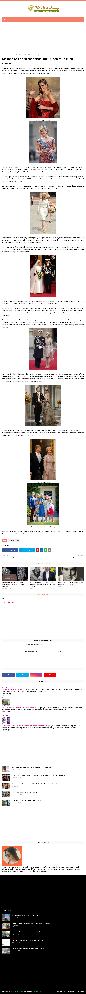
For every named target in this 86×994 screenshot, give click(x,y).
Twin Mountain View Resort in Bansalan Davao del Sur (20, 708)
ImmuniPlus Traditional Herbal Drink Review (26, 800)
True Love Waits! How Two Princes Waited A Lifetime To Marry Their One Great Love (43, 584)
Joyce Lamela (6, 63)
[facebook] (8, 675)
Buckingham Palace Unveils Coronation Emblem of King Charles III (24, 726)
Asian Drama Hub (8, 688)
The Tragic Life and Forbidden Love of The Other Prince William (71, 583)
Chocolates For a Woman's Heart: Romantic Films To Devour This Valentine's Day (38, 775)
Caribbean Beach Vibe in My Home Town (25, 915)
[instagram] (36, 675)
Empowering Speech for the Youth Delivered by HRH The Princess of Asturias (13, 584)
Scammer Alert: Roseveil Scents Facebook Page (27, 940)
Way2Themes (19, 991)
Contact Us (70, 991)
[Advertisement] (43, 39)
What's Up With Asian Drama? (12, 690)
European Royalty (12, 55)
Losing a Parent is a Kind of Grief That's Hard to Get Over (31, 923)
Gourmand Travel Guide (10, 698)
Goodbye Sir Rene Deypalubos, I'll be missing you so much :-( (32, 767)
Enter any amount (31, 652)
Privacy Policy (80, 991)
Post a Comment (8, 602)
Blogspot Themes (38, 991)
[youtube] (50, 675)
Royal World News (8, 716)
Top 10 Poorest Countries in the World (24, 792)
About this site (60, 991)
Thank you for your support (33, 645)
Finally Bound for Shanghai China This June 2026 (28, 949)
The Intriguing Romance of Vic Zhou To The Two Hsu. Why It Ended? (34, 784)
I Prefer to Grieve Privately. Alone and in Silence (28, 932)
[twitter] (22, 675)
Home (4, 55)
